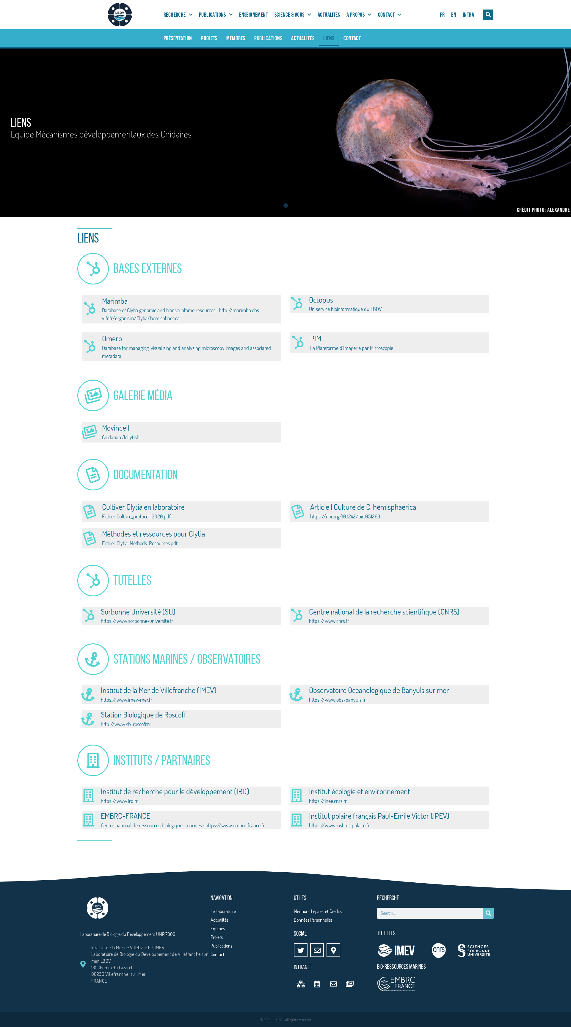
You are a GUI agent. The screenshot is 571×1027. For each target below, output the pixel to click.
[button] (488, 15)
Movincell (115, 428)
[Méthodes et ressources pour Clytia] (89, 538)
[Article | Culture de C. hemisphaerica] (297, 511)
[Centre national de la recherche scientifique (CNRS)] (296, 615)
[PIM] (297, 342)
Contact (386, 14)
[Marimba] (89, 309)
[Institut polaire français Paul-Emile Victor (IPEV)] (296, 820)
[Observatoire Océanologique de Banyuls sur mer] (296, 694)
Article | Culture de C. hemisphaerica (363, 507)
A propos (355, 14)
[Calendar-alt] (317, 984)
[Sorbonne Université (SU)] (88, 615)
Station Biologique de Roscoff (143, 714)
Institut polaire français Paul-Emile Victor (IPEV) (379, 816)
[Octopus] (296, 303)
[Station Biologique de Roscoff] (88, 719)
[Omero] (89, 347)
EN (453, 14)
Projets (209, 38)
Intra (468, 14)
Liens (329, 38)
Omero (112, 338)
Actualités (329, 14)
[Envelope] (317, 950)
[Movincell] (89, 432)
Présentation (178, 38)
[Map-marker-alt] (333, 950)
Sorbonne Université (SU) (138, 611)
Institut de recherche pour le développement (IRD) (175, 791)
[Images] (350, 984)
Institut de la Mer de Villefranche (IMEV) (159, 690)
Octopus (321, 300)
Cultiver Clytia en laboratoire (143, 507)
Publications (212, 14)
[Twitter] (301, 950)
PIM (315, 338)
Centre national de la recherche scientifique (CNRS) (384, 611)
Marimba (115, 301)
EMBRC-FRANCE (125, 816)
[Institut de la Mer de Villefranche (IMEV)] (88, 694)
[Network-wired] (301, 984)
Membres (235, 38)
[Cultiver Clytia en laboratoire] (89, 511)
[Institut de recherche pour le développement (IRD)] (88, 795)
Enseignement (253, 14)
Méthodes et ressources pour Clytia (153, 534)
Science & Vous (289, 14)
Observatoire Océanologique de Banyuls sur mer (379, 690)
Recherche (175, 14)
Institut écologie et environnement (359, 791)
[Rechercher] (488, 913)
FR (442, 14)
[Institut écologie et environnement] (296, 795)
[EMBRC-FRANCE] (88, 820)
